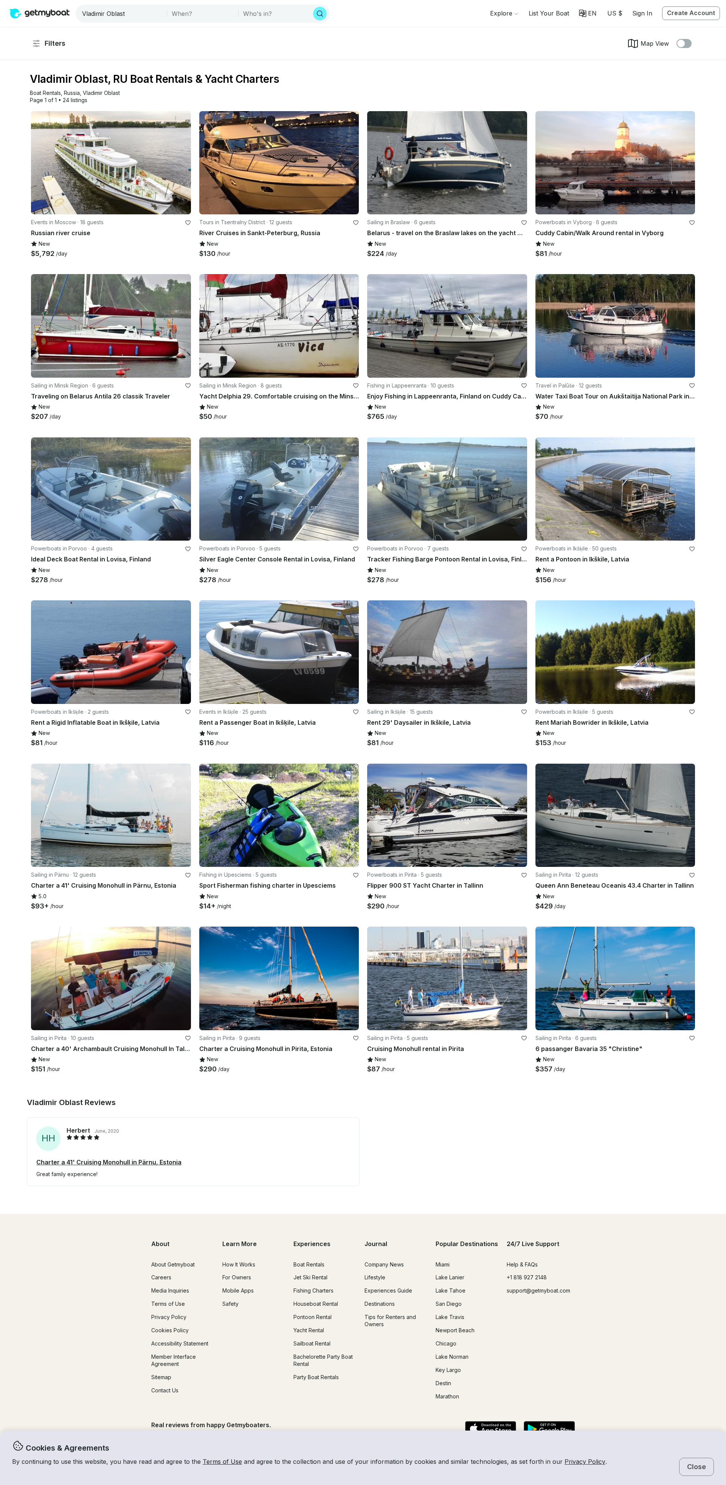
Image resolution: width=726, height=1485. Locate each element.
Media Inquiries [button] (170, 1290)
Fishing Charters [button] (313, 1290)
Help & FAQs (522, 1264)
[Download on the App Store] (490, 1429)
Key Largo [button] (448, 1370)
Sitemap (161, 1377)
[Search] (320, 13)
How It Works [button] (238, 1264)
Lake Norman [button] (452, 1356)
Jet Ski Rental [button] (310, 1277)
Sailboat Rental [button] (311, 1343)
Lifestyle (375, 1277)
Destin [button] (443, 1383)
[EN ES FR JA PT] (588, 13)
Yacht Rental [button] (308, 1330)
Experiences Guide (388, 1290)
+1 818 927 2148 (527, 1277)
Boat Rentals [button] (308, 1264)
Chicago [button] (446, 1343)
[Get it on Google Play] (549, 1429)
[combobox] (122, 13)
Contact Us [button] (164, 1390)
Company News (384, 1264)
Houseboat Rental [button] (315, 1304)
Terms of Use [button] (222, 1461)
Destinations (380, 1304)
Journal (376, 1244)
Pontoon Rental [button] (312, 1317)
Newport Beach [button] (455, 1330)
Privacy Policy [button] (585, 1461)
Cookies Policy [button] (170, 1330)
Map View (655, 43)
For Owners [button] (236, 1277)
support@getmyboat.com (538, 1290)
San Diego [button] (449, 1304)
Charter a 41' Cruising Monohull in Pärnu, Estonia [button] (109, 1162)
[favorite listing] (188, 223)
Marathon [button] (447, 1396)
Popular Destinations (467, 1244)
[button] (549, 13)
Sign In (642, 13)
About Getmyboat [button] (173, 1264)
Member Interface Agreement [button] (173, 1360)
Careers (161, 1277)
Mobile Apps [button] (238, 1290)
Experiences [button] (311, 1244)
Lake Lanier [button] (450, 1277)
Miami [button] (443, 1264)
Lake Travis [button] (450, 1317)
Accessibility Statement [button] (179, 1343)
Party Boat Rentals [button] (316, 1377)
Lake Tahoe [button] (450, 1290)
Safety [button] (230, 1304)
